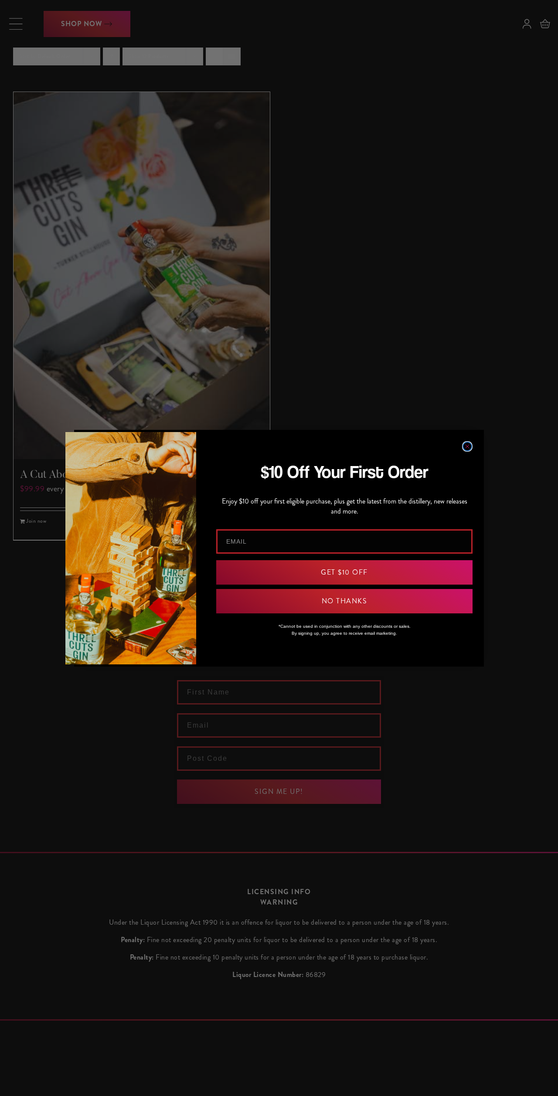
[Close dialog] (467, 446)
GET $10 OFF (344, 572)
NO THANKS (344, 601)
